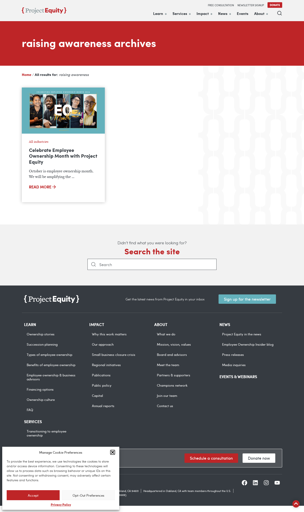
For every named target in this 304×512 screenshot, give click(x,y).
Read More (40, 187)
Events (242, 13)
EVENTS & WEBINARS (238, 376)
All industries (39, 141)
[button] (112, 452)
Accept (33, 495)
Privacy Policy (61, 504)
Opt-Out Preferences (88, 495)
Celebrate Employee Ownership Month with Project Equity (63, 156)
